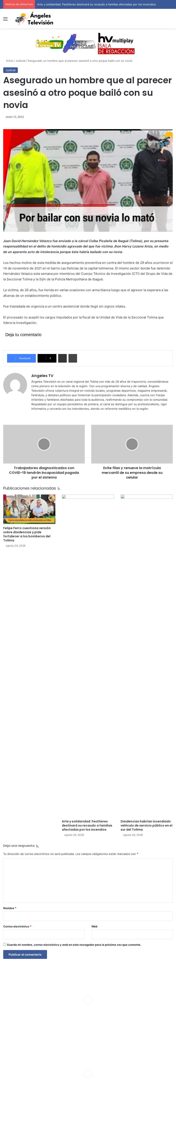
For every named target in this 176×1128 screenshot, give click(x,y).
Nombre (9, 908)
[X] (39, 415)
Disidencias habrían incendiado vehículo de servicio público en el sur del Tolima (146, 825)
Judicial (20, 60)
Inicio (9, 60)
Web (94, 926)
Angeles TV (42, 375)
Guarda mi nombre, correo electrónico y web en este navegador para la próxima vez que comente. (74, 944)
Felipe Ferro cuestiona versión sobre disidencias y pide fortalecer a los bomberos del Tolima (27, 534)
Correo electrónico (17, 926)
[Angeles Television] (34, 18)
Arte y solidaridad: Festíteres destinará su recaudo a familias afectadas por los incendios (96, 4)
